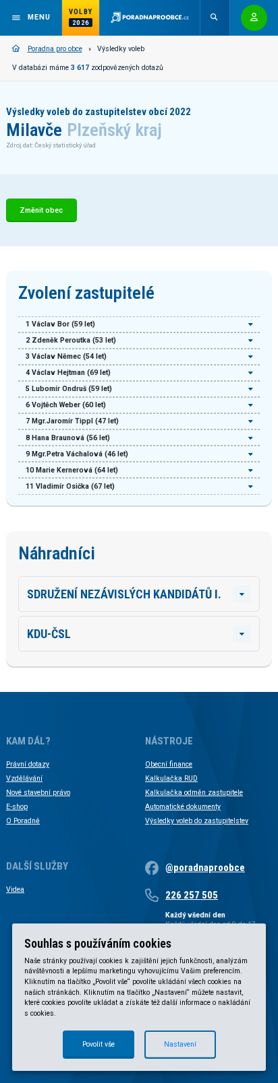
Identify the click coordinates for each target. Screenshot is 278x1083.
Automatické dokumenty (183, 806)
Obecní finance (168, 764)
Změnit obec (41, 210)
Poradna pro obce (55, 48)
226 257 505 (191, 895)
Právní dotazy (27, 764)
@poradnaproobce (205, 868)
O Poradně (23, 820)
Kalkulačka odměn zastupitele (194, 792)
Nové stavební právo (38, 792)
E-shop (17, 806)
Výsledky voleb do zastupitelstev (196, 820)
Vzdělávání (24, 778)
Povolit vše (98, 1044)
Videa (15, 889)
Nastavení (180, 1044)
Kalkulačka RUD (171, 778)
